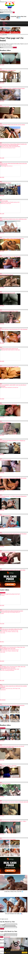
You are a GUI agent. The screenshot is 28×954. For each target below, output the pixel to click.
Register (13, 1)
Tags (4, 24)
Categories (5, 23)
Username (2, 924)
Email (1, 925)
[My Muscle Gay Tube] (10, 7)
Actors (4, 25)
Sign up (2, 928)
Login (8, 1)
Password (2, 927)
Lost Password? (6, 937)
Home (4, 22)
